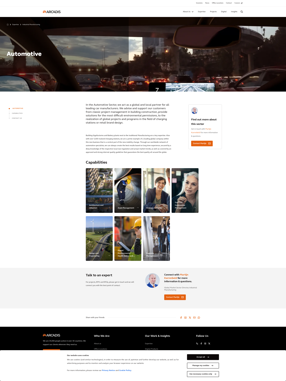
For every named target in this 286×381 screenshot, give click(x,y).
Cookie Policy (125, 370)
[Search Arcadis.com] (241, 11)
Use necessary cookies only (200, 374)
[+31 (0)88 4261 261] (197, 343)
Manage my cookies (200, 365)
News (207, 3)
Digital (224, 12)
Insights (234, 12)
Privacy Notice (108, 370)
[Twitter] (190, 317)
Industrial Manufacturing (31, 24)
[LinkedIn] (185, 317)
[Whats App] (199, 317)
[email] (194, 317)
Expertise (202, 12)
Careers (237, 3)
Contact (229, 3)
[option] (143, 53)
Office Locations (217, 3)
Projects (213, 12)
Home (8, 25)
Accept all (201, 357)
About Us (186, 12)
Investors (199, 3)
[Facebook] (181, 317)
